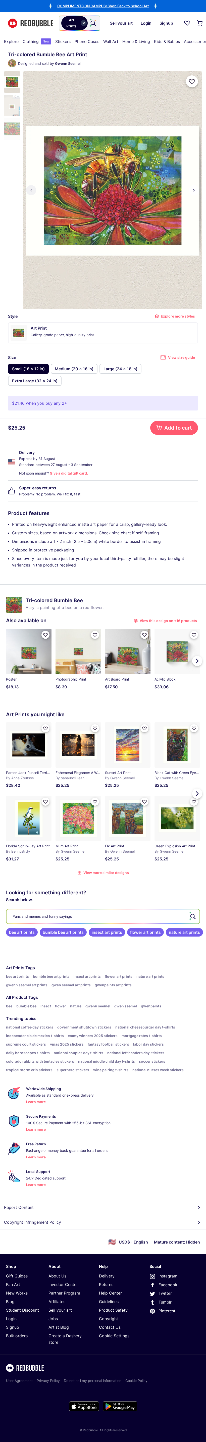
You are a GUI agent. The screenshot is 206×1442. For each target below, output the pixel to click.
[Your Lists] (187, 23)
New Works (17, 1293)
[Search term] (93, 23)
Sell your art (60, 1310)
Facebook (168, 1284)
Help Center (110, 1293)
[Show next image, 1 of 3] (194, 190)
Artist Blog (58, 1327)
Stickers (63, 41)
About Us (57, 1275)
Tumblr (165, 1302)
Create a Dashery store (65, 1339)
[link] (22, 932)
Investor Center (63, 1284)
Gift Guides (17, 1275)
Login (11, 1318)
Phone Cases (87, 41)
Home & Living (136, 41)
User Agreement (19, 1380)
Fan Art (13, 1284)
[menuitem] (11, 41)
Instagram (168, 1275)
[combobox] (79, 23)
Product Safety (113, 1310)
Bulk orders (17, 1335)
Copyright (108, 1318)
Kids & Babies (167, 41)
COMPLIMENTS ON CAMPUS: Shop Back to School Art (103, 6)
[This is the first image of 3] (31, 190)
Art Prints (15, 967)
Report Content (19, 1207)
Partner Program (64, 1293)
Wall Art (110, 41)
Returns (106, 1284)
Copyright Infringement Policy (32, 1222)
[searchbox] (103, 916)
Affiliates (56, 1301)
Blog (10, 1301)
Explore (11, 41)
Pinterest (167, 1310)
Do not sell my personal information (92, 1380)
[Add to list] (192, 81)
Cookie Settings (114, 1335)
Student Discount (22, 1310)
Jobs (53, 1318)
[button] (103, 6)
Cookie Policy (136, 1380)
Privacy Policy (48, 1380)
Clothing (36, 41)
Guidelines (109, 1301)
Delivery (107, 1275)
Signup (12, 1327)
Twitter (165, 1293)
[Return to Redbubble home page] (30, 23)
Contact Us (110, 1327)
